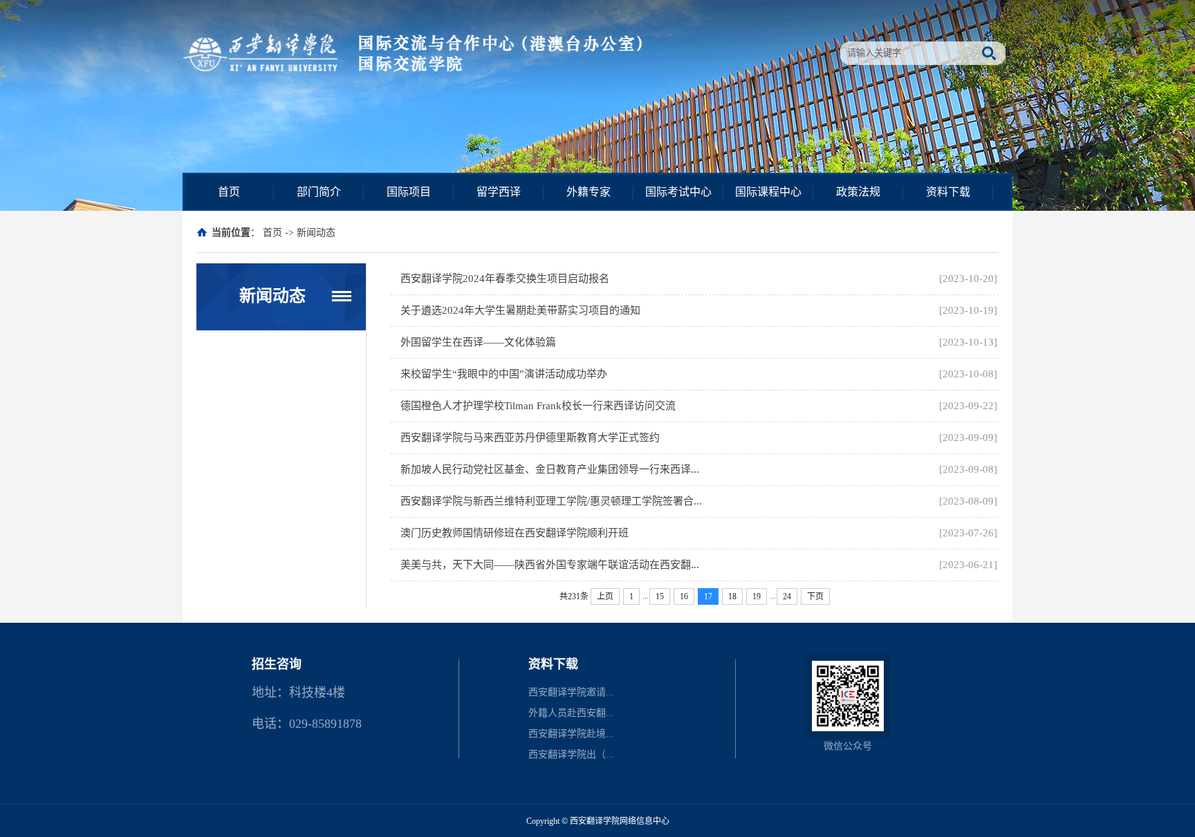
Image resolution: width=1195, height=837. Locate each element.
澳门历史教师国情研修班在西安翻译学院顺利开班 (514, 532)
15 (660, 596)
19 (756, 596)
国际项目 (409, 192)
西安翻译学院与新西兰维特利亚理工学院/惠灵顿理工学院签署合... (551, 501)
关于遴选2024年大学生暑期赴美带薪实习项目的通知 (520, 310)
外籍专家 (588, 192)
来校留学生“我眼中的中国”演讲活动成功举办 (503, 373)
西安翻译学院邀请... (571, 692)
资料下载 (948, 192)
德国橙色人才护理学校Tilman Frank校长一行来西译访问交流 (538, 405)
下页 (815, 596)
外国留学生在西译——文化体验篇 (478, 342)
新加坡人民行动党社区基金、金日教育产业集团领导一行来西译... (549, 469)
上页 (605, 596)
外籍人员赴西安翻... (571, 713)
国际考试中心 (678, 192)
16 (684, 596)
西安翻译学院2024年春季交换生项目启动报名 (504, 278)
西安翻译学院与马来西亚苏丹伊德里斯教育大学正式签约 (530, 437)
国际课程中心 (768, 192)
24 (787, 596)
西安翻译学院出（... (571, 754)
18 (732, 596)
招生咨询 (277, 664)
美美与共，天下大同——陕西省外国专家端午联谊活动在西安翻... (549, 564)
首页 (229, 192)
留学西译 (498, 192)
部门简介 (319, 192)
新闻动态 (316, 232)
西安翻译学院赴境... (571, 733)
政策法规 (858, 192)
